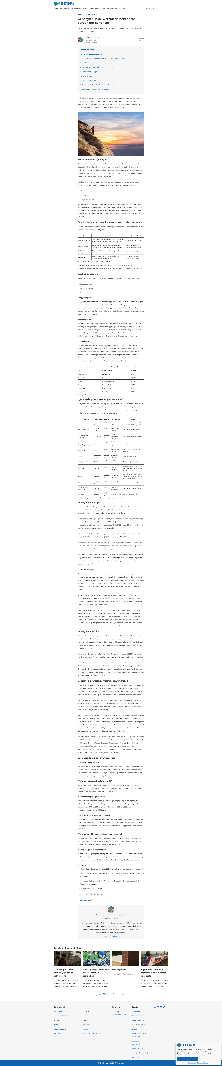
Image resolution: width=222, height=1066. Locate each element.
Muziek (85, 1029)
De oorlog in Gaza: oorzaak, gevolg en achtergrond (63, 972)
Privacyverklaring (202, 1063)
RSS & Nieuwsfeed (138, 1025)
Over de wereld (89, 14)
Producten (86, 1025)
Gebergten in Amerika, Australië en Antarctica (99, 85)
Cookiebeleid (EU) (137, 1048)
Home (80, 14)
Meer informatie (111, 936)
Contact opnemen (137, 1020)
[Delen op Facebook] (91, 894)
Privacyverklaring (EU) (139, 1053)
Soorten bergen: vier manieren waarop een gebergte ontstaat (104, 58)
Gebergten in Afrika (89, 80)
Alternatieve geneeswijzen (92, 1033)
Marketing (57, 1020)
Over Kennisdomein (138, 1016)
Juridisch (86, 1011)
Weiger (209, 1059)
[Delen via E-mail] (101, 894)
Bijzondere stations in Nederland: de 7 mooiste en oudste (153, 972)
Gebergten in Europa (89, 72)
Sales (84, 1016)
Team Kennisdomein (91, 38)
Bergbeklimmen (85, 901)
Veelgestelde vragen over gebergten (95, 89)
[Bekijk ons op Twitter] (155, 1007)
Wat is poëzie (121, 969)
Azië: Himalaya (87, 76)
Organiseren (58, 1038)
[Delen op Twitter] (94, 894)
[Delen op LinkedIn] (98, 894)
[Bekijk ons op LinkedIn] (161, 1007)
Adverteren (135, 1011)
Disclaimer (135, 1057)
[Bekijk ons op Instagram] (158, 1007)
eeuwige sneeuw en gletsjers (119, 358)
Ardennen (81, 314)
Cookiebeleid (192, 1063)
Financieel (86, 1020)
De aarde (88, 104)
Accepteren (187, 1059)
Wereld (56, 1025)
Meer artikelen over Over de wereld (111, 994)
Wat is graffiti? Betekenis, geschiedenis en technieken (96, 972)
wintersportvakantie (112, 336)
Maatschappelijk (60, 1029)
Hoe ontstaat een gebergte (92, 54)
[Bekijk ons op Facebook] (164, 1007)
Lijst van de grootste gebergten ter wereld (97, 67)
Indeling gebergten (89, 63)
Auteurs (134, 1029)
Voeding (57, 1033)
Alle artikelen (58, 1011)
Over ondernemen (60, 1016)
